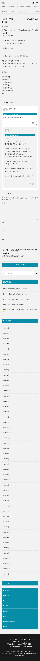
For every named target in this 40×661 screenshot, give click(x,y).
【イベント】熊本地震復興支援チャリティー (15, 294)
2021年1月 (6, 527)
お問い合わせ (27, 646)
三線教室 (13, 11)
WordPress (20, 655)
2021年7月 (6, 511)
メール (4, 231)
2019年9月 (6, 574)
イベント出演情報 (14, 646)
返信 (33, 123)
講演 (5, 627)
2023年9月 (6, 443)
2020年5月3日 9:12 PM (11, 114)
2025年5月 (6, 370)
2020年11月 (6, 532)
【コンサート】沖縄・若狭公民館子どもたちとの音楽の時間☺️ (20, 310)
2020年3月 (6, 542)
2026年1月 (6, 349)
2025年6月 (6, 364)
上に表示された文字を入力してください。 (14, 256)
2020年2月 (6, 548)
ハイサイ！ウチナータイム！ (10, 6)
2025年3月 (6, 380)
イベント (6, 600)
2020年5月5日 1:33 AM (12, 135)
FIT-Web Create (26, 653)
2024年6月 (6, 406)
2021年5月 (6, 521)
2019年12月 (6, 558)
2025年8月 (6, 354)
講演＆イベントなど (32, 6)
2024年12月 (6, 391)
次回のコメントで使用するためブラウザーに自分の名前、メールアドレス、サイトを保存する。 (19, 250)
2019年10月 (6, 569)
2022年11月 (6, 480)
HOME (5, 11)
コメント (4, 203)
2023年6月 (6, 459)
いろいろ (6, 595)
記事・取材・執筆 (9, 621)
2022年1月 (6, 501)
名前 (3, 222)
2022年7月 (6, 490)
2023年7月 (6, 453)
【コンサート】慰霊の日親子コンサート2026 (16, 299)
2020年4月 (6, 537)
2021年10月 (6, 506)
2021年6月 (6, 516)
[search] (36, 273)
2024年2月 (6, 422)
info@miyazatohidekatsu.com (14, 164)
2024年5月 (6, 412)
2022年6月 (6, 495)
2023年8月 (6, 448)
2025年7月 (6, 359)
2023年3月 (6, 469)
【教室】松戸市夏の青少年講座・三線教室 (15, 289)
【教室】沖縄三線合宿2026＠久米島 (13, 304)
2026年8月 (6, 328)
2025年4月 (6, 375)
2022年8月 (6, 485)
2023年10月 (6, 438)
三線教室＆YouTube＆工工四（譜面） (20, 644)
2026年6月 (6, 333)
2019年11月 (6, 563)
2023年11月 (6, 432)
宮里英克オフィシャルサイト (25, 651)
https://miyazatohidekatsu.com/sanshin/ (18, 156)
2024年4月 (6, 417)
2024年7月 (6, 401)
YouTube (6, 590)
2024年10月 (6, 396)
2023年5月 (6, 464)
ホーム (22, 6)
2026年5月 (6, 338)
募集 (5, 616)
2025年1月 (6, 385)
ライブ (6, 606)
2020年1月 (6, 553)
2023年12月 (6, 427)
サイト (3, 239)
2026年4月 (6, 343)
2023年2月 (6, 474)
